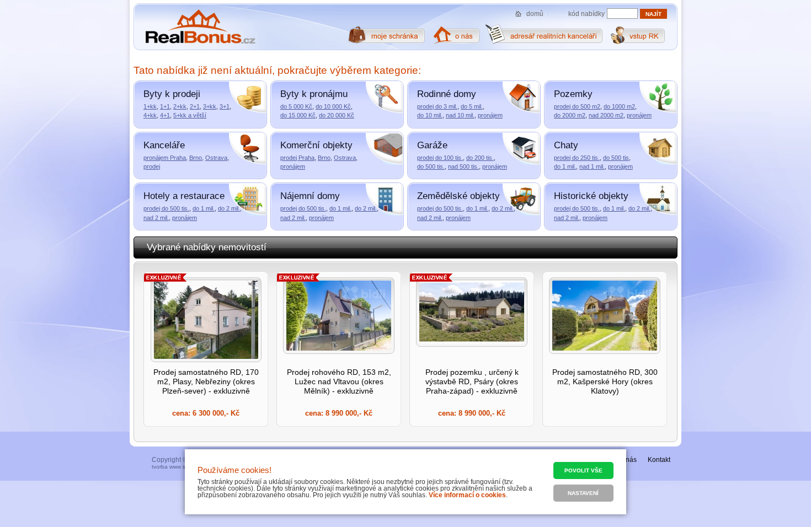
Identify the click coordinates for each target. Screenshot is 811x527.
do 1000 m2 (619, 106)
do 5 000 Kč (296, 106)
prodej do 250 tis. (577, 157)
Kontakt (659, 459)
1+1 (165, 106)
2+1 (195, 106)
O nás (628, 459)
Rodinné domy (446, 94)
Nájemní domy (310, 196)
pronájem (490, 115)
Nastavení (583, 493)
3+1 (225, 106)
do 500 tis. (431, 166)
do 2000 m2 (569, 115)
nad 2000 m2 (606, 115)
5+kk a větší (189, 115)
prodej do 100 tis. (440, 157)
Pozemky (573, 94)
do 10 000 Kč (333, 106)
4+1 (165, 115)
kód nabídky (586, 13)
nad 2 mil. (156, 217)
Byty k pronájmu (314, 94)
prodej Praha (297, 157)
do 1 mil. (565, 166)
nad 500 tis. (463, 166)
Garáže (432, 145)
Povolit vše (583, 470)
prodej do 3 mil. (437, 106)
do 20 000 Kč (336, 115)
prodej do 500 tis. (166, 208)
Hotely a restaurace (184, 196)
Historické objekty (591, 196)
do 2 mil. (229, 208)
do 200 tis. (480, 157)
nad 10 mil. (460, 115)
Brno (195, 157)
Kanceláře (164, 145)
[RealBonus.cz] (200, 27)
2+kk (179, 106)
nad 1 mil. (592, 166)
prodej (151, 166)
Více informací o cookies (467, 495)
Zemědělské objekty (458, 196)
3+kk (209, 106)
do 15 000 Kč (298, 115)
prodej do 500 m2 (577, 106)
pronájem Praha (164, 157)
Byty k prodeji (171, 94)
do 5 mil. (472, 106)
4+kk (150, 115)
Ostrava (216, 157)
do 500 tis (616, 157)
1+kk (150, 106)
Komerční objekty (316, 145)
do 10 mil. (429, 115)
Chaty (566, 145)
